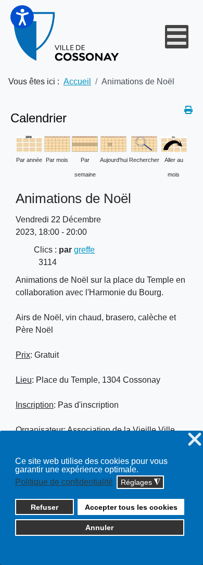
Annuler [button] (99, 527)
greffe (84, 249)
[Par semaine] (85, 143)
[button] (22, 17)
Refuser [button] (44, 507)
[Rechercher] (144, 143)
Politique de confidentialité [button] (64, 482)
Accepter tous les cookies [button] (131, 507)
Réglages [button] (140, 482)
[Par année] (29, 143)
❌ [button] (194, 439)
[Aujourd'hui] (113, 143)
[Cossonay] (67, 36)
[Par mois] (57, 143)
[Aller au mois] (174, 143)
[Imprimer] (188, 110)
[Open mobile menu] (176, 36)
